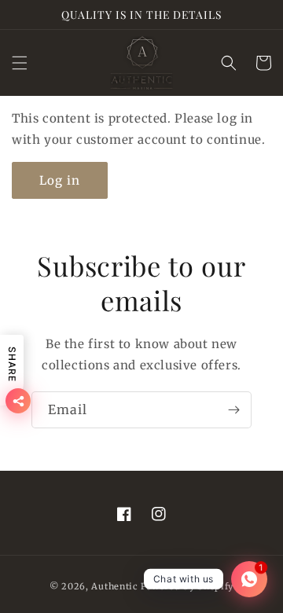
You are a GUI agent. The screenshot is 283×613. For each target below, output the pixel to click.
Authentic (114, 586)
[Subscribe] (233, 409)
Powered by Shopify (187, 586)
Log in (59, 180)
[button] (19, 63)
